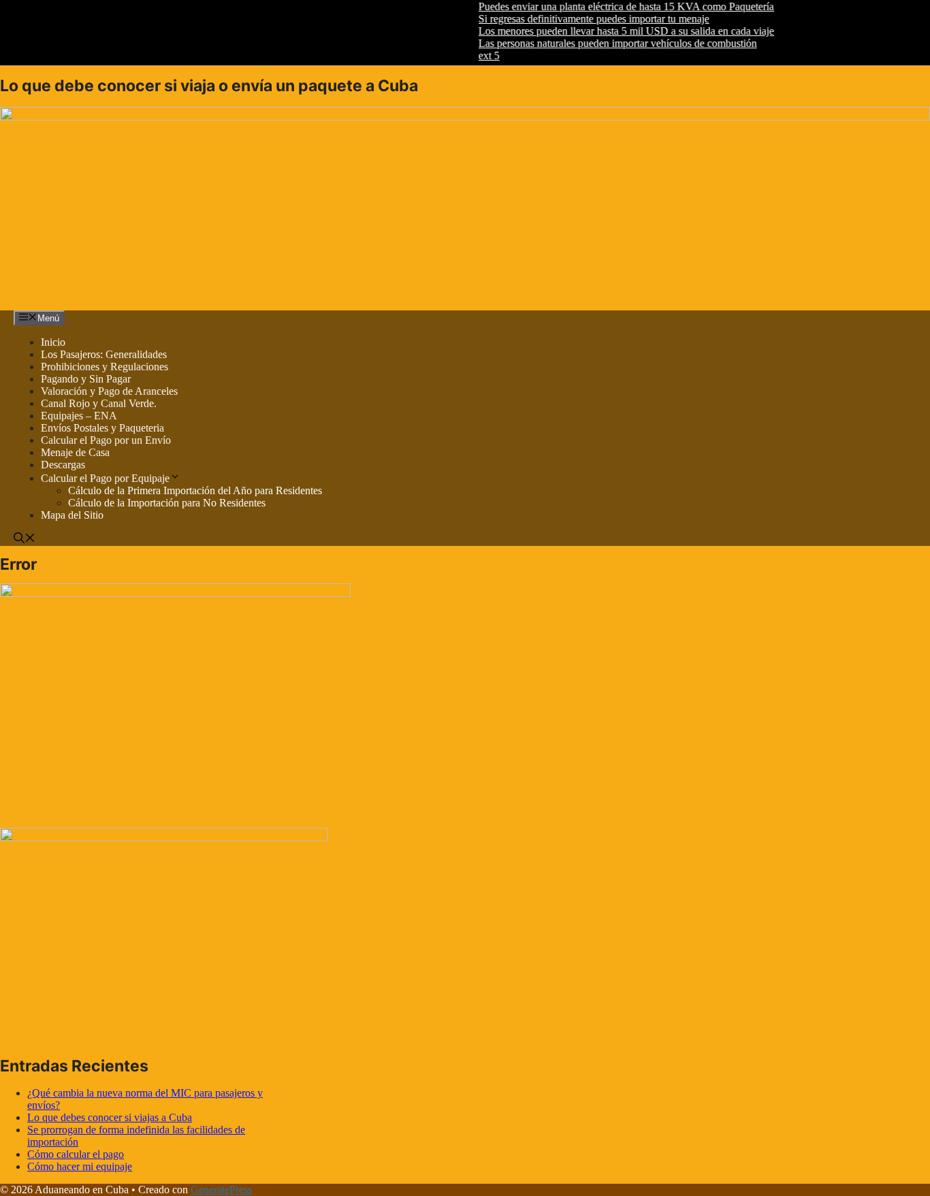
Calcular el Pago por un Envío (106, 440)
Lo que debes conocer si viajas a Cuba (109, 1117)
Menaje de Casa (75, 452)
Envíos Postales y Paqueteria (102, 428)
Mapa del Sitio (72, 515)
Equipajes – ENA (79, 415)
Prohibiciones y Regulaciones (104, 366)
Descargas (63, 464)
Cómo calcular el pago (75, 1154)
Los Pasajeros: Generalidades (104, 354)
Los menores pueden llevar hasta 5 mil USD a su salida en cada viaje (611, 31)
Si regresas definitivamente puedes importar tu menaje (579, 19)
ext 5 (474, 55)
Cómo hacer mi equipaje (79, 1166)
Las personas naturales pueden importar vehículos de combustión (603, 43)
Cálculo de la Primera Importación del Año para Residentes (195, 490)
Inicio (53, 342)
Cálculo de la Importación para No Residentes (167, 502)
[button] (24, 539)
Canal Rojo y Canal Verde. (99, 403)
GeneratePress (221, 1189)
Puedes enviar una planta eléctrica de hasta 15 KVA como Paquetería (611, 6)
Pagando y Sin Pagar (86, 379)
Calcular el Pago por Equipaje (105, 478)
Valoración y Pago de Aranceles (109, 391)
